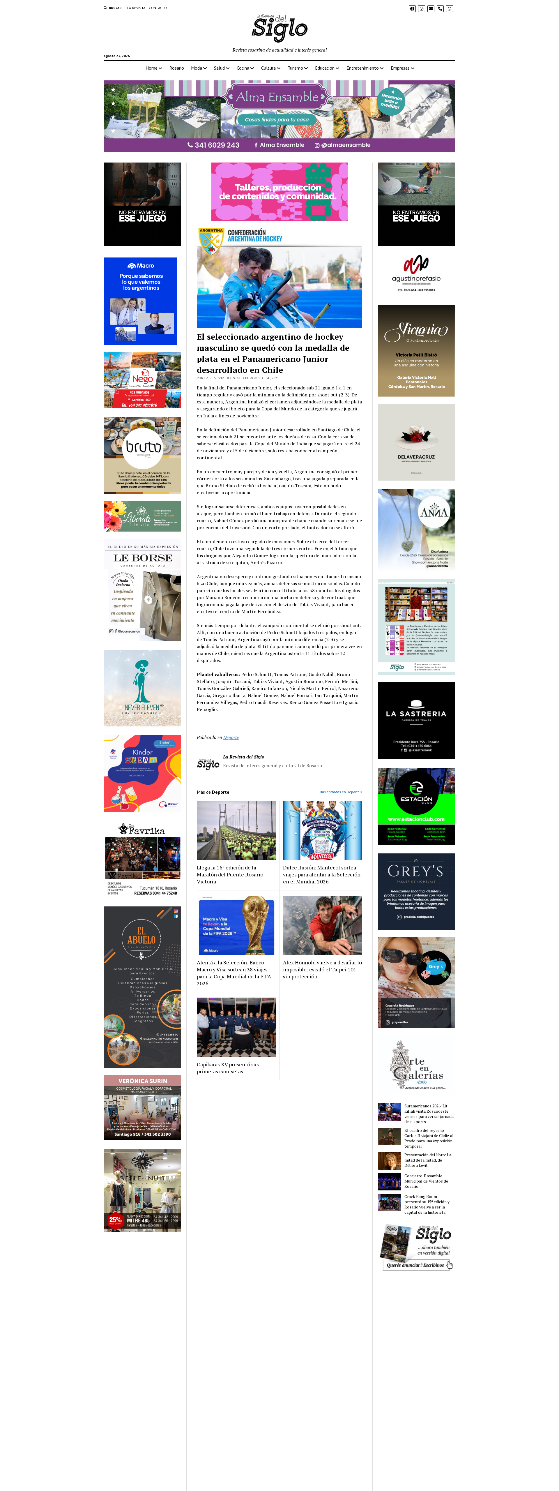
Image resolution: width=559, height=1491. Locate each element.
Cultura (268, 68)
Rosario (176, 68)
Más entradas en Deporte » (340, 792)
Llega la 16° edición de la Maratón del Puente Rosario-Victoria (231, 874)
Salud (219, 68)
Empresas (400, 68)
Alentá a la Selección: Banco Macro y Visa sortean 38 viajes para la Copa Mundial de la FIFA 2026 (234, 973)
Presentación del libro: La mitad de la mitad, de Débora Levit (427, 1160)
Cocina (243, 68)
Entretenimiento (362, 68)
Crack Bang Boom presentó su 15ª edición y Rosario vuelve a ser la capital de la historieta (427, 1204)
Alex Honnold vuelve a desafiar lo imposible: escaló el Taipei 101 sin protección (322, 969)
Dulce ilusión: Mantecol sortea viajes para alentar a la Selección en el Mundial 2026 (321, 874)
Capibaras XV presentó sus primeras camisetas (228, 1068)
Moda (196, 68)
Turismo (295, 68)
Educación (325, 68)
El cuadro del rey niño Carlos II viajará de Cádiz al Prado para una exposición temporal (429, 1138)
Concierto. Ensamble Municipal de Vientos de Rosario (426, 1181)
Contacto (158, 8)
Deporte (231, 737)
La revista (136, 8)
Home (152, 68)
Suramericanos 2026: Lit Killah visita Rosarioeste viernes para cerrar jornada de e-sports (429, 1113)
